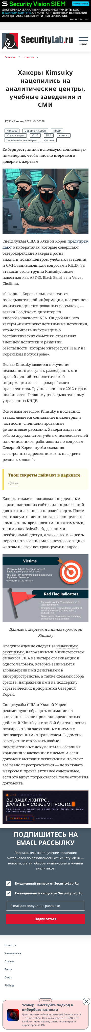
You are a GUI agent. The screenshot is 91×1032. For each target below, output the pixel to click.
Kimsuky (12, 130)
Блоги (8, 969)
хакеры (63, 135)
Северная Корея (35, 130)
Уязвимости (13, 953)
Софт (8, 977)
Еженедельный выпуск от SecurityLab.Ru (48, 893)
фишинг (49, 140)
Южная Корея (16, 135)
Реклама (45, 1000)
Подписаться (46, 919)
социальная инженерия (22, 140)
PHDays (9, 985)
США (35, 135)
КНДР (57, 130)
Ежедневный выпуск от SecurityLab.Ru (47, 883)
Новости (10, 945)
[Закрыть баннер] (86, 1001)
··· (86, 19)
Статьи (9, 961)
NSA (48, 135)
